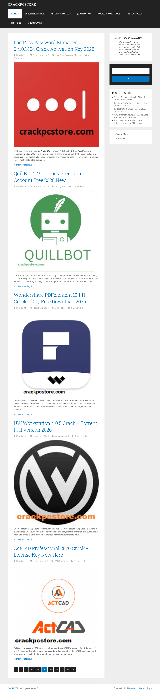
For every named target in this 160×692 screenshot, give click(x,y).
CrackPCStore (22, 4)
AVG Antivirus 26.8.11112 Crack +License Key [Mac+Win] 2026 (128, 121)
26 (50, 669)
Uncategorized (62, 436)
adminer (23, 55)
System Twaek (134, 14)
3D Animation (84, 14)
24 (38, 669)
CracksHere (120, 137)
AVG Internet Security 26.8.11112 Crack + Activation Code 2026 (131, 116)
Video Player (35, 23)
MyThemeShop (131, 688)
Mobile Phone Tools (109, 14)
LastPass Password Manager (68, 55)
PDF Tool (16, 23)
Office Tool (60, 308)
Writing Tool (60, 186)
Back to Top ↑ (145, 688)
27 (57, 669)
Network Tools (60, 14)
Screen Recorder (34, 14)
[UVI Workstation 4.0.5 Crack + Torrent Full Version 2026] (56, 482)
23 (32, 669)
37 (68, 669)
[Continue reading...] (23, 165)
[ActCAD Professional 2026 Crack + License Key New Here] (56, 604)
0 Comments (78, 186)
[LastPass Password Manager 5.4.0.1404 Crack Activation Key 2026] (56, 104)
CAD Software (61, 561)
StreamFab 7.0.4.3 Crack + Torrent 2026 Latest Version (129, 98)
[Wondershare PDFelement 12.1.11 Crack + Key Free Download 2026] (56, 354)
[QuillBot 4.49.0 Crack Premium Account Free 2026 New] (56, 231)
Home (14, 14)
